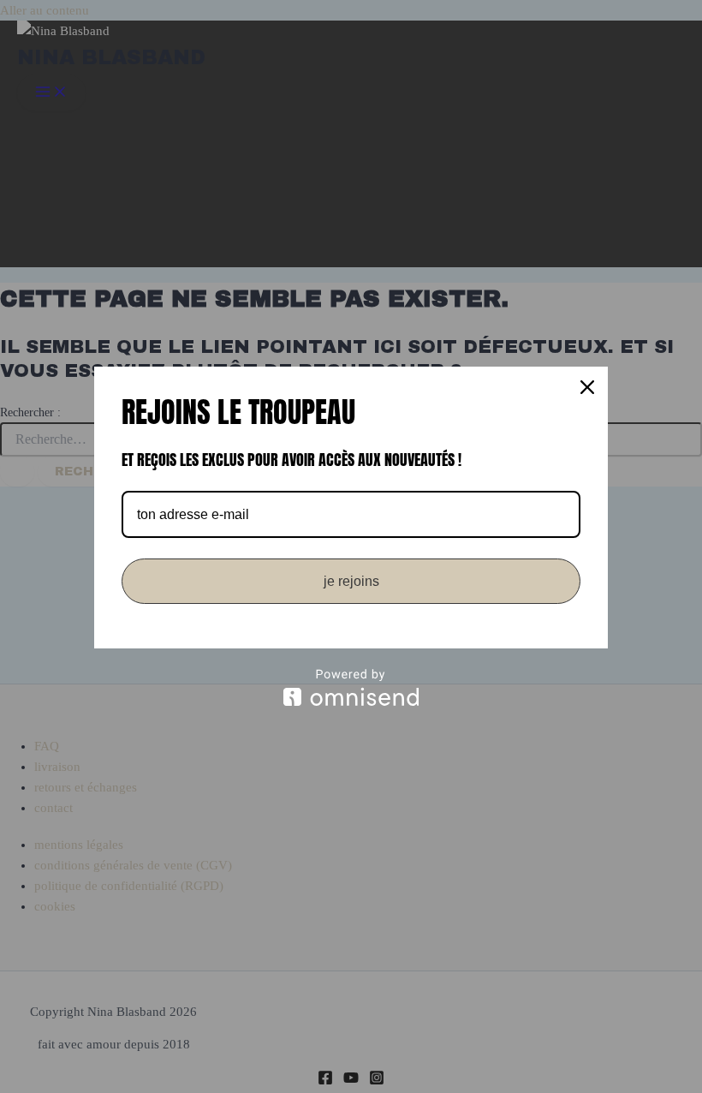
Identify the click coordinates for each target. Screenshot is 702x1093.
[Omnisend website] (351, 687)
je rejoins (351, 581)
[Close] (587, 387)
